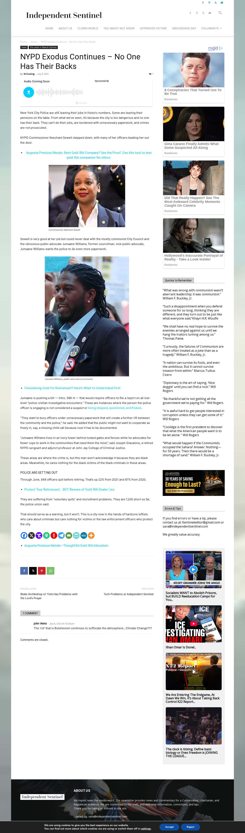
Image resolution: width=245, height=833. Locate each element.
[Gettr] (54, 535)
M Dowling (29, 73)
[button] (220, 13)
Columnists (210, 28)
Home (49, 28)
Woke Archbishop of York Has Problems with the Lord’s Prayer (49, 596)
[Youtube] (222, 2)
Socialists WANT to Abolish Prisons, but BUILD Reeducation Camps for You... (191, 596)
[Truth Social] (39, 535)
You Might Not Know (119, 28)
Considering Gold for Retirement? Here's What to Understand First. (72, 388)
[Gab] (46, 535)
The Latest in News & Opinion (43, 47)
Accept (169, 827)
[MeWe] (83, 535)
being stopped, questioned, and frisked (114, 408)
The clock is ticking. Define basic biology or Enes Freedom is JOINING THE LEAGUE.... (192, 752)
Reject (190, 827)
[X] (215, 2)
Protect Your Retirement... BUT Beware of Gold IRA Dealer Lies (69, 489)
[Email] (68, 535)
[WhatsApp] (50, 571)
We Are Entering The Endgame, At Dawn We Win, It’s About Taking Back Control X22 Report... (193, 698)
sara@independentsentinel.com (107, 816)
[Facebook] (203, 2)
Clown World (88, 28)
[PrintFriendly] (76, 535)
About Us (65, 28)
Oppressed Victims (153, 28)
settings (146, 829)
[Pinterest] (209, 2)
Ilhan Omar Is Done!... (181, 647)
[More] (91, 535)
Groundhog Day (184, 28)
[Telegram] (61, 535)
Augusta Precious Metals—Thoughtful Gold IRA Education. (66, 545)
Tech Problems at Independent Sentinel (129, 594)
